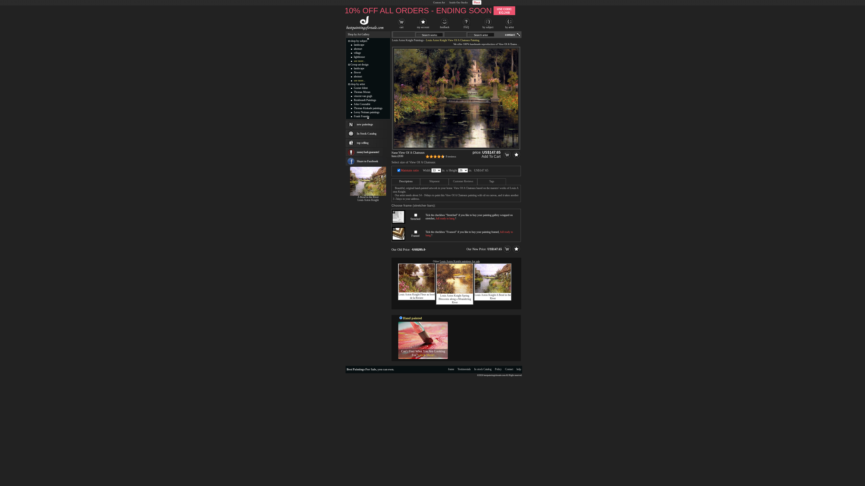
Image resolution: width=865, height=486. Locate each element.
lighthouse (359, 56)
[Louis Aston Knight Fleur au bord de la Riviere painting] (417, 291)
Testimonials (464, 369)
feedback (444, 27)
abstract (358, 48)
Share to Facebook (367, 161)
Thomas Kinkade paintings (368, 108)
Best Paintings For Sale (361, 369)
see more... (359, 61)
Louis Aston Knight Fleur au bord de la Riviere (416, 296)
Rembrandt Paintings (365, 100)
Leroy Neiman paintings (367, 112)
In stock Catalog (483, 369)
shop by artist (358, 84)
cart (401, 27)
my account (423, 27)
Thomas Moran (362, 92)
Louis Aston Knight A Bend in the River (493, 296)
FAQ (466, 27)
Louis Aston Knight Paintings (408, 40)
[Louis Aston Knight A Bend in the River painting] (493, 292)
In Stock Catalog (366, 133)
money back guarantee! (368, 152)
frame (451, 369)
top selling (363, 142)
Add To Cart (491, 156)
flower (357, 72)
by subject (488, 27)
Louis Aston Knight (368, 200)
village (357, 52)
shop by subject (359, 41)
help (519, 369)
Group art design (360, 64)
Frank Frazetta (361, 116)
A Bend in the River (368, 197)
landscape (359, 44)
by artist (509, 27)
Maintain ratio (410, 170)
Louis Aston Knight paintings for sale (460, 261)
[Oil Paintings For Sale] (364, 30)
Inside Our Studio (458, 2)
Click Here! (426, 355)
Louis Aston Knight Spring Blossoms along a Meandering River (455, 299)
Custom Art (439, 2)
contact (510, 34)
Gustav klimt (361, 88)
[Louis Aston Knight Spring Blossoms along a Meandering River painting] (455, 292)
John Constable (362, 104)
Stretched (415, 218)
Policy (498, 369)
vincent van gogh (363, 96)
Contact (509, 369)
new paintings (365, 124)
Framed (415, 235)
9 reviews (451, 156)
